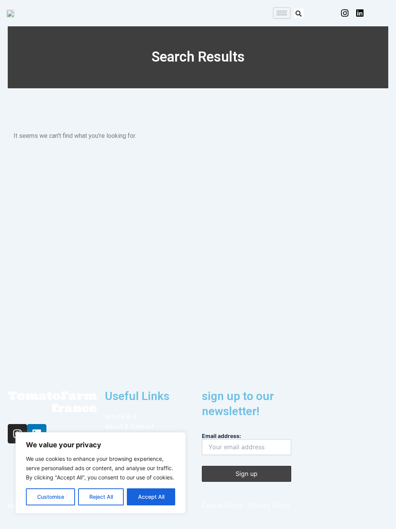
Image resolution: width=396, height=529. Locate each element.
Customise (50, 496)
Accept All (151, 496)
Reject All (101, 496)
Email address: (221, 436)
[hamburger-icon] (281, 13)
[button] (299, 13)
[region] (100, 473)
